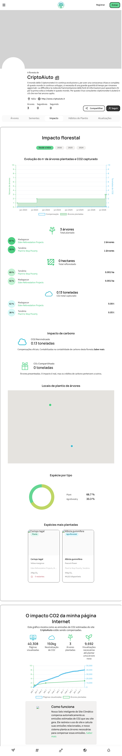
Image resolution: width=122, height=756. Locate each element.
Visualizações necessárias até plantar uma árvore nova (89, 653)
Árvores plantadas (70, 649)
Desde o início (45, 147)
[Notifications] (109, 750)
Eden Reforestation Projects (31, 242)
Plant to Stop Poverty (27, 251)
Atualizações (104, 118)
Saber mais (99, 349)
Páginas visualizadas (33, 649)
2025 (70, 147)
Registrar (100, 5)
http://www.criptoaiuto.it (53, 99)
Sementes (34, 118)
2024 (81, 147)
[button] (50, 405)
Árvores (15, 118)
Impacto (54, 118)
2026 (59, 147)
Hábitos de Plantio (78, 118)
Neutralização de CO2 (51, 649)
